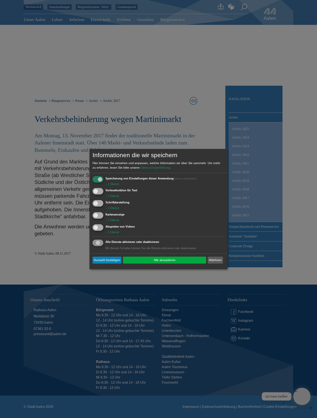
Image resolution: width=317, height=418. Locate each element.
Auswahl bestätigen (107, 260)
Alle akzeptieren (165, 260)
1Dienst (112, 183)
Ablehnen (215, 260)
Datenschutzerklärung (155, 167)
